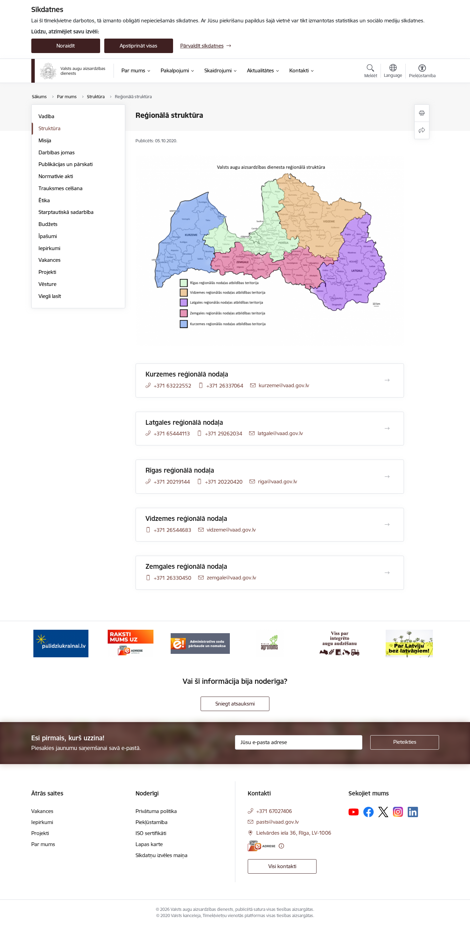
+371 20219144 (172, 482)
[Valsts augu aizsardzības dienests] (72, 71)
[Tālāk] (423, 643)
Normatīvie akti (56, 176)
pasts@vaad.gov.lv (277, 822)
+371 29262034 (223, 433)
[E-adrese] (261, 846)
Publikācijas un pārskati (66, 164)
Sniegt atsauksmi (235, 703)
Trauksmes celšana (61, 188)
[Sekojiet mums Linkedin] (413, 812)
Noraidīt (65, 45)
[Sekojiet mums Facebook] (368, 812)
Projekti (47, 272)
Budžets (48, 224)
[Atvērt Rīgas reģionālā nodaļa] (387, 476)
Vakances (50, 260)
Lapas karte (149, 844)
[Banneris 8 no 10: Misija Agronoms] (270, 643)
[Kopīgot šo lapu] (422, 130)
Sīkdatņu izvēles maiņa (162, 855)
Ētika (44, 200)
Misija (45, 140)
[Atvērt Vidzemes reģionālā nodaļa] (387, 524)
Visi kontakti (282, 866)
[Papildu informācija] (281, 845)
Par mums (43, 844)
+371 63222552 (172, 385)
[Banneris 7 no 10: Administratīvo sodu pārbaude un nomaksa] (200, 643)
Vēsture (47, 284)
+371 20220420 (224, 482)
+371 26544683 (172, 530)
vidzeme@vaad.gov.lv (231, 529)
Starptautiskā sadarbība (66, 212)
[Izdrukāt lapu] (422, 113)
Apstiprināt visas (138, 45)
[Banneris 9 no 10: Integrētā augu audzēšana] (339, 643)
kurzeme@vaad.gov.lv (284, 385)
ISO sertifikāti (151, 833)
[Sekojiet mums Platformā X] (383, 812)
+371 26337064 (224, 385)
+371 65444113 (172, 433)
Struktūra (50, 128)
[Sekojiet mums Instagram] (398, 812)
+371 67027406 (274, 811)
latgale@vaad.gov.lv (280, 433)
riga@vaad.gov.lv (277, 481)
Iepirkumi (49, 248)
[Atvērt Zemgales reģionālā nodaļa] (387, 573)
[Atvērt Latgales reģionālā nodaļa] (387, 428)
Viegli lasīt (50, 296)
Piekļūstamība (152, 822)
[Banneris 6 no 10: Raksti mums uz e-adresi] (130, 643)
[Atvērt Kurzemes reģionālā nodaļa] (387, 380)
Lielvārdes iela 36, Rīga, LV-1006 (293, 833)
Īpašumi (48, 236)
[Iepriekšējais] (47, 643)
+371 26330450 (172, 578)
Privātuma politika (156, 811)
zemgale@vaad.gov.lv (231, 577)
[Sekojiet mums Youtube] (354, 811)
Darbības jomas (57, 152)
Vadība (46, 116)
